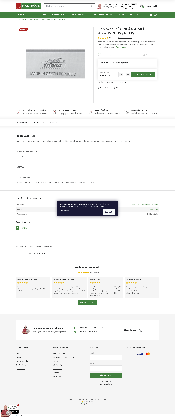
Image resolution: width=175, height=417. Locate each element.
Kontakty (18, 357)
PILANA (126, 82)
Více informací (121, 47)
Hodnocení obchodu (87, 267)
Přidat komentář (37, 254)
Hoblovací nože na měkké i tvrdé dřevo (143, 204)
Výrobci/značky (57, 369)
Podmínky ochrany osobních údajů (63, 357)
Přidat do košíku (143, 74)
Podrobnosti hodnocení (125, 38)
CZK (133, 4)
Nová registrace (106, 381)
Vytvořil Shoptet (88, 401)
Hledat (92, 6)
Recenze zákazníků (22, 361)
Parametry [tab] (37, 122)
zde (102, 206)
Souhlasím (109, 212)
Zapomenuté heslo (106, 384)
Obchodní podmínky (59, 353)
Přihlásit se (106, 375)
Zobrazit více (87, 302)
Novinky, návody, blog (23, 365)
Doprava (55, 361)
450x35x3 (154, 209)
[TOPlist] (19, 415)
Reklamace (56, 373)
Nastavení (65, 211)
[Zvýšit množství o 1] (128, 74)
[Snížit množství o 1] (121, 74)
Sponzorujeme (20, 369)
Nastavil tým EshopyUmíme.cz (87, 404)
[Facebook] (140, 330)
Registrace (129, 8)
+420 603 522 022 (111, 4)
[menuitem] (22, 15)
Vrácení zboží (57, 377)
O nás (17, 353)
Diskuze (51, 122)
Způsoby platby (57, 365)
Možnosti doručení (151, 55)
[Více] (153, 15)
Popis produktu (21, 122)
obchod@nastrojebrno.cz (90, 327)
